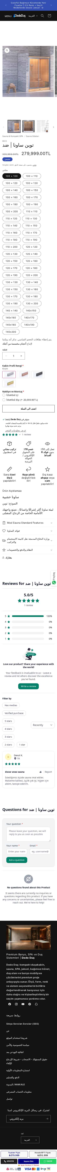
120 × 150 (12, 261)
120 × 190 (12, 275)
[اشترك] (47, 1118)
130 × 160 (32, 289)
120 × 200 (32, 275)
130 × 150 (12, 289)
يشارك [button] (9, 557)
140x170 (29, 317)
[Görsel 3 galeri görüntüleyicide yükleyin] (42, 126)
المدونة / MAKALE (15, 1084)
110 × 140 (11, 225)
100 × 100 (12, 176)
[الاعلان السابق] (5, 5)
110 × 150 (31, 225)
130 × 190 (12, 303)
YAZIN (49, 1161)
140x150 (31, 310)
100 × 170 (32, 197)
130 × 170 (12, 296)
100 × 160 (12, 197)
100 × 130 (32, 183)
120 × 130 (12, 254)
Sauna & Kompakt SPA (12, 136)
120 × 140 (32, 254)
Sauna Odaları (32, 136)
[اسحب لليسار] (3, 127)
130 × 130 (12, 282)
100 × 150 (32, 190)
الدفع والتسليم (12, 1077)
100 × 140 (12, 190)
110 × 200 (12, 246)
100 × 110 (32, 176)
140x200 (11, 331)
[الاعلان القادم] (51, 5)
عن (7, 1030)
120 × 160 (32, 261)
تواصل (9, 1098)
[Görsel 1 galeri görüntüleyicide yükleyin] (14, 126)
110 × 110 (32, 211)
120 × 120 (32, 246)
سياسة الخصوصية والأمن (17, 1045)
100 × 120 (12, 183)
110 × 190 (31, 239)
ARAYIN (10, 1161)
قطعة (4, 349)
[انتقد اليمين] (53, 127)
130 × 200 (32, 303)
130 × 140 (32, 282)
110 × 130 (31, 218)
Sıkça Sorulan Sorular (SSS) (22, 1023)
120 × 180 (32, 268)
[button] (6, 15)
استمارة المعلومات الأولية (18, 1070)
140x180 (11, 324)
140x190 (29, 324)
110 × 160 (11, 232)
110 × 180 (11, 239)
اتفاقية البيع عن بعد (15, 1052)
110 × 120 (11, 218)
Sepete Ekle (28, 1161)
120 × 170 (11, 268)
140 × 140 (12, 310)
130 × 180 (32, 296)
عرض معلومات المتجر (15, 430)
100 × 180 (12, 204)
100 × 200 (12, 211)
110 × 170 (31, 232)
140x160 (11, 317)
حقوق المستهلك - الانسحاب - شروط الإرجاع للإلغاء (26, 1061)
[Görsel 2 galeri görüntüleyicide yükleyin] (28, 126)
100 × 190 (32, 204)
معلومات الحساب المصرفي (19, 1091)
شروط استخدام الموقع (16, 1038)
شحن (34, 165)
